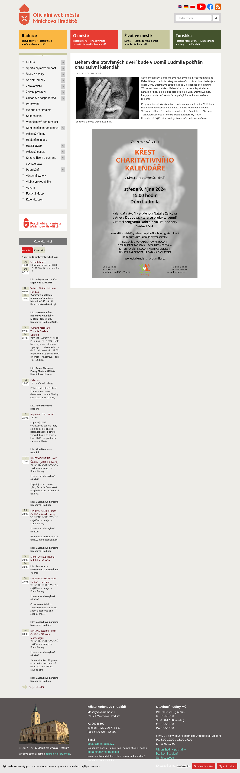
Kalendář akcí (34, 199)
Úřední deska (30, 44)
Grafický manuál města (87, 44)
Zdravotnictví (34, 86)
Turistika (184, 36)
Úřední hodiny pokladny (171, 749)
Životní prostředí (36, 91)
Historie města (80, 41)
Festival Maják (35, 193)
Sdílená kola (34, 115)
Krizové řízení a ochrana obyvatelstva (41, 160)
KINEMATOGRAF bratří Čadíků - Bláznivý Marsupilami (43, 634)
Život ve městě (138, 36)
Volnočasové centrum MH (42, 121)
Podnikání (32, 169)
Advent (30, 187)
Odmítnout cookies (203, 766)
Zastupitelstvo (29, 41)
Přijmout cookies (227, 766)
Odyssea (35, 380)
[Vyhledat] (215, 18)
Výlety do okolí (185, 44)
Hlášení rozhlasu (36, 139)
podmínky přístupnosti (58, 753)
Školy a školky (133, 44)
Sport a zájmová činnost (146, 41)
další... (43, 44)
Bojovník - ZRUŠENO (42, 414)
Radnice (29, 36)
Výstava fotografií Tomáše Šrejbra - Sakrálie (40, 331)
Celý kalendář (36, 687)
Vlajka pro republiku (38, 181)
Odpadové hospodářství (41, 97)
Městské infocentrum (186, 41)
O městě (81, 36)
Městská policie (35, 151)
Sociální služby (35, 80)
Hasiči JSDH (34, 145)
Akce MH (27, 250)
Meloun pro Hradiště (38, 109)
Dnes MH (39, 250)
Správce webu (165, 757)
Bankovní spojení (167, 753)
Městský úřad (45, 41)
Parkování (32, 103)
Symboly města (97, 41)
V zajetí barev (38, 262)
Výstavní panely (36, 175)
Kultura (128, 41)
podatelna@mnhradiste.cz (103, 751)
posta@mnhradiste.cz (101, 743)
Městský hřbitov (35, 133)
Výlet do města (207, 41)
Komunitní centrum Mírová (42, 127)
